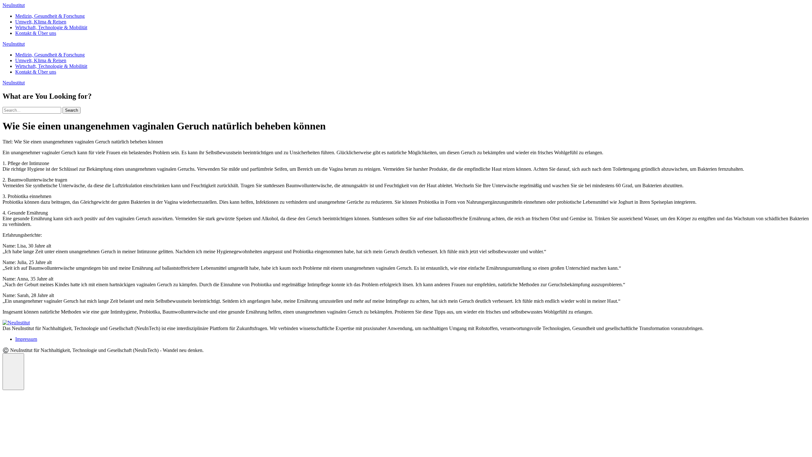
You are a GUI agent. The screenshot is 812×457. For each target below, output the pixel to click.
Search (71, 110)
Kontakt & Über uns (35, 33)
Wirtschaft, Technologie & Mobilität (51, 27)
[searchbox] (32, 110)
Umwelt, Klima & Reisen (40, 21)
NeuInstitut (14, 5)
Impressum (26, 339)
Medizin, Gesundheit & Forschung (50, 16)
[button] (13, 371)
